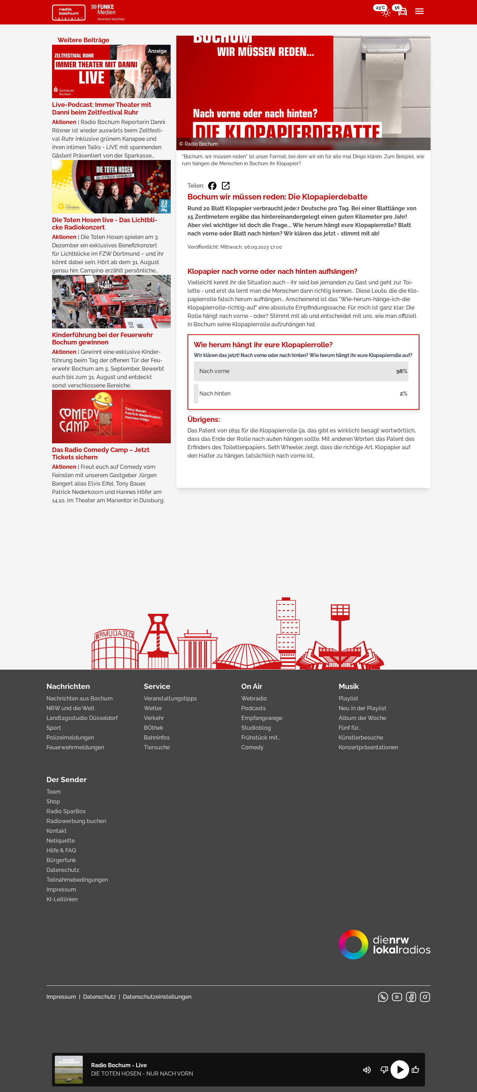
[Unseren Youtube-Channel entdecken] (397, 997)
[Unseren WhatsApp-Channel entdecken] (383, 997)
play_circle (400, 1069)
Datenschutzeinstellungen (157, 996)
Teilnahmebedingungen (77, 879)
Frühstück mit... (261, 737)
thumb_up (415, 1069)
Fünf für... (350, 728)
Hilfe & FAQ (61, 850)
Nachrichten (68, 686)
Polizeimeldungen (70, 737)
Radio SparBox (66, 811)
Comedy (252, 747)
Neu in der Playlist (363, 708)
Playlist (348, 698)
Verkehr (154, 718)
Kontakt (56, 831)
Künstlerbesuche (361, 737)
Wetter (153, 708)
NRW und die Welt (70, 708)
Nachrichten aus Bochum (79, 698)
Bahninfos (157, 737)
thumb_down (384, 1069)
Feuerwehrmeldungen (75, 747)
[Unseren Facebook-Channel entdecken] (411, 997)
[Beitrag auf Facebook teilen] (212, 186)
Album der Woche (362, 718)
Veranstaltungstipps (170, 698)
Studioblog (256, 728)
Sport (53, 728)
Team (53, 791)
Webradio (254, 698)
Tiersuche (157, 747)
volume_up (367, 1070)
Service (157, 686)
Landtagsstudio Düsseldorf (82, 718)
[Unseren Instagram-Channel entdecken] (425, 997)
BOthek (153, 728)
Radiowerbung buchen (76, 821)
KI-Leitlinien (62, 899)
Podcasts (253, 708)
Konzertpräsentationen (368, 747)
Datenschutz (62, 870)
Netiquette (60, 840)
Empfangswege (261, 718)
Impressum (61, 889)
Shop (53, 801)
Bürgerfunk (61, 860)
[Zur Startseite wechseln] (69, 12)
